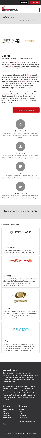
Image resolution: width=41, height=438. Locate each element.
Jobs (4, 420)
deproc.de (15, 62)
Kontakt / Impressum (9, 409)
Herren (29, 75)
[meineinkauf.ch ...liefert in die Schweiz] (10, 9)
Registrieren (35, 2)
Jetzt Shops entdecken (28, 421)
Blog (4, 424)
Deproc (6, 94)
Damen (10, 67)
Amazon (21, 409)
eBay (20, 411)
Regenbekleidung (27, 81)
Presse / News (7, 413)
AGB (4, 411)
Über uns (5, 422)
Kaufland (21, 413)
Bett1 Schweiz (23, 417)
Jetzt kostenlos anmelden (26, 110)
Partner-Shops (7, 417)
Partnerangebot (7, 415)
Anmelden (24, 2)
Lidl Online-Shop (24, 415)
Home (22, 20)
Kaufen (28, 20)
